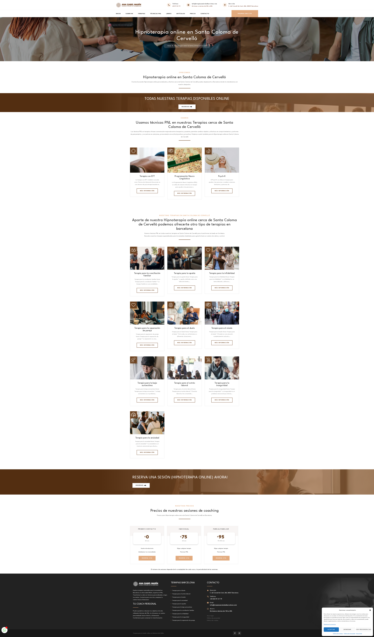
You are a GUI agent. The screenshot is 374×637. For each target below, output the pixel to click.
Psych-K (222, 176)
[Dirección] (208, 590)
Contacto (205, 13)
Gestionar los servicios (330, 624)
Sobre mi (129, 13)
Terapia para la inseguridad (180, 617)
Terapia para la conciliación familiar (183, 610)
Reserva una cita (245, 13)
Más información (147, 190)
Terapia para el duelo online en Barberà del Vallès (148, 633)
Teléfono (213, 596)
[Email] (208, 603)
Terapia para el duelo (184, 328)
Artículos (180, 13)
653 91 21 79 (176, 6)
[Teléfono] (208, 596)
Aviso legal (359, 633)
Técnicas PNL (155, 13)
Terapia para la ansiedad (147, 438)
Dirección (213, 590)
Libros (169, 13)
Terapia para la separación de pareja (183, 620)
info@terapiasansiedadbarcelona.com (204, 4)
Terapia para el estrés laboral (181, 594)
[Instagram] (239, 633)
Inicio (118, 13)
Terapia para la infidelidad (222, 273)
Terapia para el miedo (221, 328)
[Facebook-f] (235, 633)
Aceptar (331, 629)
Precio (193, 13)
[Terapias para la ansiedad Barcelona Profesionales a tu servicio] (128, 5)
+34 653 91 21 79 (216, 599)
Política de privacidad (349, 633)
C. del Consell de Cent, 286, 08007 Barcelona (243, 6)
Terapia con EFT (147, 176)
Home (169, 45)
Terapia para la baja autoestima (182, 607)
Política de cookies (338, 633)
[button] (370, 610)
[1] (4, 631)
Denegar (347, 629)
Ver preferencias (363, 629)
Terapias (141, 13)
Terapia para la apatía (184, 273)
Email (211, 602)
